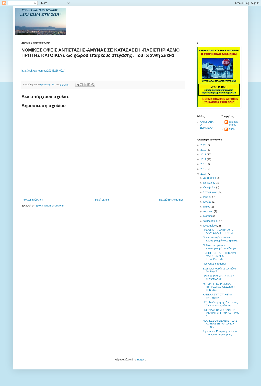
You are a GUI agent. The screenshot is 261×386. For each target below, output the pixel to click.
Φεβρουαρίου (211, 221)
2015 (203, 169)
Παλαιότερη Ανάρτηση (171, 199)
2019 (203, 149)
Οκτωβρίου (209, 187)
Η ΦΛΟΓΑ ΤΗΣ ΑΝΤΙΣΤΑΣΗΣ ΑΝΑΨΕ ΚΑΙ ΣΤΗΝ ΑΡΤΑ (218, 231)
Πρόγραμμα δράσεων (214, 263)
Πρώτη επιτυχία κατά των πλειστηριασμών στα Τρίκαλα (220, 239)
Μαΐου (207, 206)
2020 (203, 145)
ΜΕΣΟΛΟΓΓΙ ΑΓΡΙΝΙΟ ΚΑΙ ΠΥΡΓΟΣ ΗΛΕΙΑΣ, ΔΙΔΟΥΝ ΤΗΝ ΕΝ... (219, 287)
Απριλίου (208, 211)
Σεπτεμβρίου (210, 192)
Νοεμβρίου (209, 182)
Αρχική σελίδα (101, 199)
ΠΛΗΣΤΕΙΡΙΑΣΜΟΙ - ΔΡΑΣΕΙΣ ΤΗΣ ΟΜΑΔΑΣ (219, 278)
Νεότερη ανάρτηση (32, 199)
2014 (203, 173)
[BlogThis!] (81, 85)
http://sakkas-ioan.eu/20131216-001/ (42, 70)
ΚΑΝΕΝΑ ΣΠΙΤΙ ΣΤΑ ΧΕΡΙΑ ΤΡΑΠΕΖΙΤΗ (217, 296)
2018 (203, 154)
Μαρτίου (208, 216)
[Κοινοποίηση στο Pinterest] (93, 85)
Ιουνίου (207, 201)
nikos (231, 129)
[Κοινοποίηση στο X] (85, 85)
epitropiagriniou (233, 123)
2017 (203, 159)
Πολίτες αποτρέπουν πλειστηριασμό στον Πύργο (219, 247)
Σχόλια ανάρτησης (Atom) (50, 205)
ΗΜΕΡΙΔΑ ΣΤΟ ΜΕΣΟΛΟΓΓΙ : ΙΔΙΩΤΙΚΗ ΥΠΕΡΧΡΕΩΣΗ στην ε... (221, 313)
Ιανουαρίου (209, 225)
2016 (203, 164)
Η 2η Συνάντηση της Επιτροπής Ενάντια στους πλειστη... (220, 304)
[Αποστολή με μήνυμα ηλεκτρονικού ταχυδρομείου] (77, 85)
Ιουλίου (207, 197)
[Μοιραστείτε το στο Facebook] (89, 85)
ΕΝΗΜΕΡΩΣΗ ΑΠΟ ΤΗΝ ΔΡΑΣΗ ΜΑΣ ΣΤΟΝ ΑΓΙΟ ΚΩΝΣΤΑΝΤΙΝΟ (220, 256)
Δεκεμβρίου (210, 177)
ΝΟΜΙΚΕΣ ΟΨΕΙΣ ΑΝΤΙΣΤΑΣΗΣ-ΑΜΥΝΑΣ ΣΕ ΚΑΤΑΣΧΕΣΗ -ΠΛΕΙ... (220, 323)
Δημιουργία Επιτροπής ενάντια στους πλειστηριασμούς (220, 333)
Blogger (141, 359)
